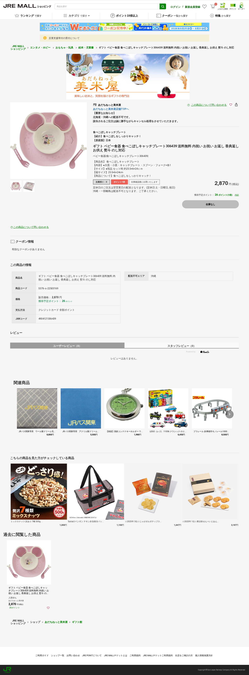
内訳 (237, 195)
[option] (48, 140)
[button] (229, 414)
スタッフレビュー (182, 345)
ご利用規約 (135, 655)
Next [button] (70, 141)
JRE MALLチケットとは (115, 655)
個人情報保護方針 (204, 655)
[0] (212, 6)
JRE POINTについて (92, 655)
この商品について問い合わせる (209, 104)
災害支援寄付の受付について (64, 38)
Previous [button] (27, 141)
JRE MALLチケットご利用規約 (158, 655)
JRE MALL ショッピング (18, 48)
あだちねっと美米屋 (56, 622)
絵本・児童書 (86, 47)
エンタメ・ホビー (40, 47)
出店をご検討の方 (184, 655)
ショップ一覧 (57, 655)
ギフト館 (77, 622)
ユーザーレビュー (67, 345)
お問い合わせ (73, 655)
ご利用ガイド (42, 655)
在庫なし (210, 204)
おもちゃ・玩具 (65, 47)
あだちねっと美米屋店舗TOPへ (111, 109)
